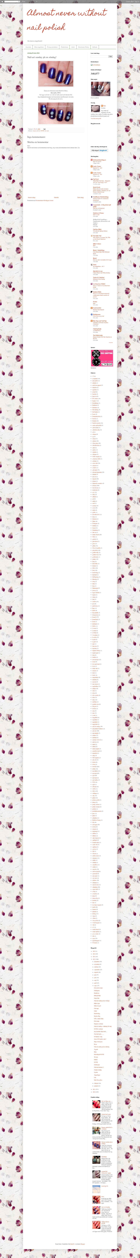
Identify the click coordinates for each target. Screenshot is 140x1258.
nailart (94, 735)
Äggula (96, 1049)
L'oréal (94, 630)
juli (95, 975)
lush (93, 673)
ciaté (93, 447)
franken (94, 525)
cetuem (94, 434)
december (97, 961)
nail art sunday (96, 726)
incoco (94, 590)
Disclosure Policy (83, 47)
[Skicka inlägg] (44, 129)
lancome (94, 646)
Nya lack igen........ (99, 1034)
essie (93, 508)
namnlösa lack (96, 751)
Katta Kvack (96, 187)
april (95, 983)
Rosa (95, 1044)
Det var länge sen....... (107, 1101)
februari (96, 1083)
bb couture (95, 398)
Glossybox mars (98, 988)
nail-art (38, 131)
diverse (94, 485)
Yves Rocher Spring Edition (100, 231)
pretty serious (95, 804)
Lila (95, 1077)
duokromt (94, 490)
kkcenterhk (95, 613)
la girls (94, 642)
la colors (94, 637)
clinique (94, 454)
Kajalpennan (96, 314)
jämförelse (95, 606)
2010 (94, 1092)
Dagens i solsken (98, 1024)
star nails (47, 131)
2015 (94, 951)
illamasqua (95, 588)
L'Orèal (94, 633)
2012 (94, 959)
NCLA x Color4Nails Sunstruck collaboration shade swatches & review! (101, 295)
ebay (93, 494)
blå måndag (95, 410)
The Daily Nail (97, 236)
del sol (94, 476)
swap (93, 891)
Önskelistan (64, 47)
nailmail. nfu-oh (96, 740)
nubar (93, 769)
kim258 (72, 1244)
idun (93, 584)
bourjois (94, 421)
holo (93, 570)
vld (93, 925)
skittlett (94, 862)
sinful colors (95, 856)
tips (93, 902)
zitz (93, 936)
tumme (94, 909)
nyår (93, 784)
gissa (93, 543)
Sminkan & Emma (98, 213)
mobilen (94, 702)
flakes (93, 521)
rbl (93, 822)
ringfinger (95, 831)
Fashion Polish (97, 292)
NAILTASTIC (97, 308)
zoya (93, 938)
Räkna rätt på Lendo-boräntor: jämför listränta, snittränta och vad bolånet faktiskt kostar (101, 190)
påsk (93, 815)
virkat (93, 918)
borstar (94, 418)
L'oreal (94, 628)
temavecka (95, 898)
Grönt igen (97, 1064)
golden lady (95, 552)
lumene (94, 670)
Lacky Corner (97, 166)
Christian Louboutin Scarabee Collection (100, 323)
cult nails (94, 470)
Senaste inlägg (31, 197)
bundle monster (96, 423)
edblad (94, 496)
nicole (93, 762)
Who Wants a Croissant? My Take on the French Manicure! (101, 238)
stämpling (94, 887)
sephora (94, 847)
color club (95, 463)
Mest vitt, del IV (97, 161)
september (97, 969)
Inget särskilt (95, 592)
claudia (94, 452)
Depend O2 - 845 (97, 168)
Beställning (95, 403)
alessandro (95, 381)
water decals (95, 929)
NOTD (42, 131)
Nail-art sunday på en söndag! (102, 1000)
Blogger (83, 1244)
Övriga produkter (52, 47)
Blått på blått (97, 995)
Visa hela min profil (96, 118)
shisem (94, 853)
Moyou (94, 706)
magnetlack (95, 677)
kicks (93, 610)
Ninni (94, 265)
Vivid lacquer (95, 923)
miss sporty (95, 695)
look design (95, 659)
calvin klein (95, 427)
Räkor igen (97, 1003)
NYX (93, 782)
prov (93, 813)
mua (93, 711)
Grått (95, 1011)
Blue (94, 245)
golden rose (95, 554)
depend (94, 479)
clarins (94, 450)
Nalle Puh (96, 998)
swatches (94, 894)
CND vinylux (96, 456)
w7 (93, 927)
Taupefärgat (97, 1075)
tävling (94, 914)
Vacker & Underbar (98, 277)
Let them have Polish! (99, 284)
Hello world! (96, 214)
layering (94, 648)
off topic (94, 786)
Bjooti (94, 258)
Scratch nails (95, 842)
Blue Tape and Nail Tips (100, 321)
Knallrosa (96, 993)
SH (93, 851)
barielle (94, 394)
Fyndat (96, 1072)
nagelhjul (94, 719)
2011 (94, 1089)
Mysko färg (97, 1016)
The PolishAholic (98, 335)
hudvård (94, 575)
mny (93, 699)
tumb (93, 907)
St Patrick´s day (98, 1036)
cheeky (94, 441)
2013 (94, 956)
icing (93, 581)
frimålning (95, 530)
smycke (94, 869)
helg (93, 561)
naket (93, 744)
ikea (93, 586)
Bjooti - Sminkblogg (98, 250)
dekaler (94, 474)
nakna (93, 746)
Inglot (93, 595)
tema (93, 896)
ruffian (94, 833)
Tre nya (96, 1057)
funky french (95, 534)
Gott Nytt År (104, 1186)
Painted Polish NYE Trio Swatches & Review (102, 337)
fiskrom (94, 519)
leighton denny (96, 650)
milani (94, 688)
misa (93, 693)
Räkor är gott (97, 1006)
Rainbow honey (96, 820)
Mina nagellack (39, 47)
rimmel (94, 829)
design (94, 481)
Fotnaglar (94, 523)
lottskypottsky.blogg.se (99, 160)
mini (93, 691)
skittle (93, 860)
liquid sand (95, 653)
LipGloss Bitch (97, 229)
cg (93, 436)
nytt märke (95, 780)
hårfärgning (95, 577)
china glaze (95, 443)
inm (93, 599)
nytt (93, 775)
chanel (94, 438)
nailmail (94, 737)
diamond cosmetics (97, 483)
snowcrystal (95, 871)
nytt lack (94, 778)
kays (93, 608)
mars (95, 985)
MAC (93, 675)
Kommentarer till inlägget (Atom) (44, 200)
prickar (94, 809)
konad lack (95, 619)
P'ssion (95, 302)
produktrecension (96, 811)
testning (94, 900)
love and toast (96, 664)
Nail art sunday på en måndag (101, 1047)
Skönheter (104, 1156)
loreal (93, 662)
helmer (94, 566)
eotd (93, 503)
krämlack (94, 624)
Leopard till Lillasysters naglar (106, 1172)
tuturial (94, 911)
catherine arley (96, 430)
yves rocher (95, 934)
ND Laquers (95, 757)
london (94, 657)
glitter (93, 546)
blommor (94, 407)
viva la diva (95, 920)
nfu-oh (94, 760)
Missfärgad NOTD (99, 1054)
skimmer (94, 858)
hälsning (94, 579)
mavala (94, 682)
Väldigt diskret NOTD (105, 1222)
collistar (94, 461)
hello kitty (95, 563)
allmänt (94, 383)
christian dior (95, 445)
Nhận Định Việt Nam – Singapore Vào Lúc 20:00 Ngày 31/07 (101, 181)
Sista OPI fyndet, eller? (100, 1039)
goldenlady (95, 557)
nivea (93, 764)
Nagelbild (94, 717)
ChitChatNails (97, 329)
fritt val (94, 532)
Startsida (28, 47)
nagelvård (94, 724)
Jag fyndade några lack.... (100, 1031)
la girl (93, 639)
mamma (94, 679)
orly (93, 795)
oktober (96, 967)
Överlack (94, 943)
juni (95, 977)
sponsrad (94, 873)
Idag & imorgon (98, 1041)
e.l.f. (93, 492)
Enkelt (95, 1059)
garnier (94, 539)
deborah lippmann (97, 472)
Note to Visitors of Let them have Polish (101, 286)
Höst (102, 1196)
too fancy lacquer (96, 905)
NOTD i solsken (98, 1029)
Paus (94, 303)
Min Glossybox (98, 1080)
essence (94, 505)
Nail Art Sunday (105, 1207)
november (97, 964)
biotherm (94, 405)
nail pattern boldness (97, 728)
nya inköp (95, 771)
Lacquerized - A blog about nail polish (102, 205)
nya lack (94, 773)
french (94, 528)
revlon (94, 827)
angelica (94, 387)
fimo (93, 517)
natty (93, 755)
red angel (94, 824)
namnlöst (94, 753)
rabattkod (94, 818)
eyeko (93, 512)
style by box (95, 885)
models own (95, 704)
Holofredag (97, 1013)
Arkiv (73, 47)
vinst (93, 916)
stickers (94, 880)
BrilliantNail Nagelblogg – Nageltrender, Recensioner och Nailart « (101, 221)
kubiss (94, 626)
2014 (94, 954)
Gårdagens (97, 990)
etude (93, 510)
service (94, 849)
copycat (94, 465)
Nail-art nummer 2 (99, 1067)
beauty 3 (94, 401)
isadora (94, 601)
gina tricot (95, 541)
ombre (94, 789)
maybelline (95, 686)
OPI (93, 791)
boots (93, 414)
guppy (94, 559)
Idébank (94, 47)
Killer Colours (97, 244)
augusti (96, 972)
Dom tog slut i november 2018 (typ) (102, 260)
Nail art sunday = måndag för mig (103, 1026)
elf (93, 499)
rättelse (94, 836)
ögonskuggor (95, 940)
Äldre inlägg (80, 197)
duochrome (95, 488)
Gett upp (96, 1008)
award (94, 392)
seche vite (94, 844)
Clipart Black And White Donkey (101, 273)
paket (93, 798)
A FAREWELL (97, 330)
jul (93, 604)
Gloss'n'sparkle (96, 548)
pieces (94, 802)
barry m (94, 396)
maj (95, 980)
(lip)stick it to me (97, 271)
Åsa (104, 106)
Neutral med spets (106, 1114)
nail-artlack (95, 733)
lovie (93, 666)
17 (93, 376)
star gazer (94, 876)
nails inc (94, 742)
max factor (95, 684)
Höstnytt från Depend (98, 309)
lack (93, 644)
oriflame (94, 793)
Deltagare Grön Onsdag (99, 279)
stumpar (94, 882)
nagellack (94, 722)
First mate (96, 1021)
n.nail (93, 715)
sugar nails (95, 889)
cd (93, 432)
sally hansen (95, 838)
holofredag (95, 572)
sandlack (94, 840)
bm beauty (95, 412)
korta (93, 621)
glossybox (95, 550)
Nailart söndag (98, 1070)
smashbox (95, 865)
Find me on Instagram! (99, 208)
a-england (94, 378)
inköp (93, 597)
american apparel (96, 385)
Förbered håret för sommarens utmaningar (100, 199)
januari (96, 1086)
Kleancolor (95, 615)
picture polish (95, 800)
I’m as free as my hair (98, 316)
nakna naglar (95, 748)
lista (93, 655)
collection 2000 (96, 459)
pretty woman (96, 807)
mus (93, 713)
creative (94, 467)
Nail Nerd (96, 179)
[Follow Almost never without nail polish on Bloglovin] (99, 151)
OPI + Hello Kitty (98, 1018)
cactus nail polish (96, 425)
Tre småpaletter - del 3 (98, 266)
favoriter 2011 (96, 514)
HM (93, 568)
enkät (93, 501)
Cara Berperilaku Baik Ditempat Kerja (101, 252)
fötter (93, 537)
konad (34, 131)
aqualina (94, 389)
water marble (95, 931)
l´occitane (94, 635)
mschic (94, 708)
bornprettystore (96, 416)
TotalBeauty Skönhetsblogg (100, 197)
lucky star (94, 668)
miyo (93, 697)
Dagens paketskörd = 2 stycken (106, 1128)
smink (94, 867)
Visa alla (111, 342)
